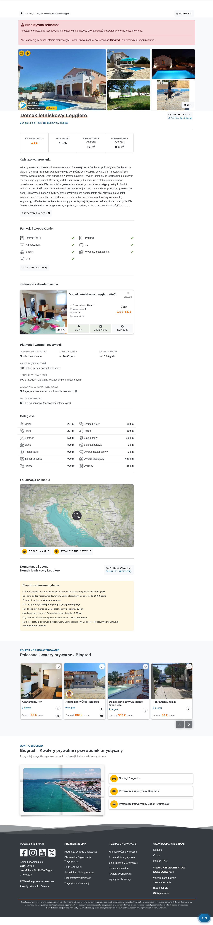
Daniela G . (33, 102)
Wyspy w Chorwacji (120, 879)
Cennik (78, 330)
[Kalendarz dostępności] (57, 715)
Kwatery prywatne (119, 868)
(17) (188, 105)
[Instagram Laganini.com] (33, 852)
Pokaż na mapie (38, 551)
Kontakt (157, 849)
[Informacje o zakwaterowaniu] (57, 708)
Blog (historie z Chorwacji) (123, 862)
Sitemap (45, 886)
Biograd (39, 13)
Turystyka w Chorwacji (76, 883)
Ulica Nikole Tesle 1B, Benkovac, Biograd (44, 122)
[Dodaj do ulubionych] (58, 666)
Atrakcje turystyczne (75, 551)
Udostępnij (185, 13)
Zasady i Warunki (29, 886)
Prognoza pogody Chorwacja (80, 851)
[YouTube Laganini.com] (42, 852)
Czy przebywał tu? (180, 116)
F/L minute (122, 330)
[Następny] (57, 681)
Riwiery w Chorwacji (120, 873)
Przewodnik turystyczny (122, 857)
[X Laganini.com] (52, 852)
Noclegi (30, 13)
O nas (156, 855)
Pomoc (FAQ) (160, 861)
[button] (77, 515)
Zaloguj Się (161, 887)
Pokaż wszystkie (33, 268)
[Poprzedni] (25, 681)
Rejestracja (162, 893)
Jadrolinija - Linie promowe (79, 872)
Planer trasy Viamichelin (77, 878)
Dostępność (100, 330)
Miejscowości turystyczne (123, 851)
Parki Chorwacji (73, 867)
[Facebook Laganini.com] (23, 852)
